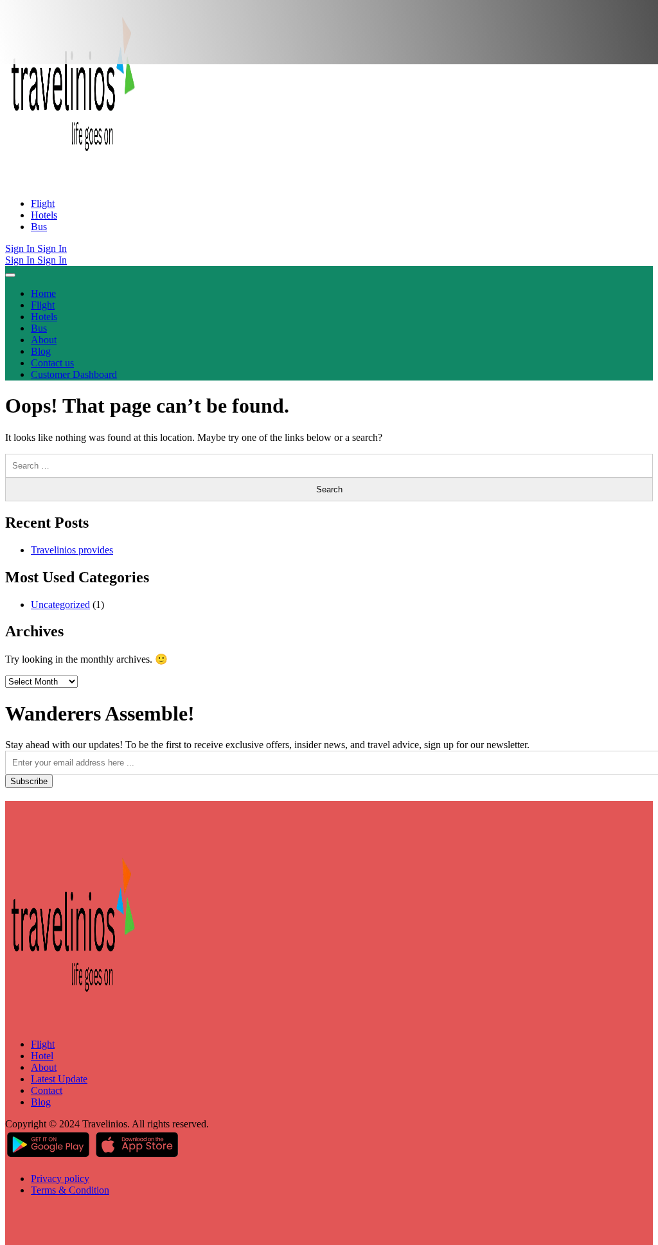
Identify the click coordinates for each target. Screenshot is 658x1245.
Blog (41, 351)
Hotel (42, 1055)
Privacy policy (60, 1178)
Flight (43, 203)
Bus (39, 226)
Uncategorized (60, 604)
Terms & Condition (70, 1190)
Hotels (44, 215)
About (44, 339)
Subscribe (29, 781)
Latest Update (59, 1078)
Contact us (52, 362)
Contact (46, 1090)
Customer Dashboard (74, 374)
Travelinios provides (72, 549)
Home (43, 293)
